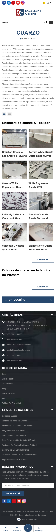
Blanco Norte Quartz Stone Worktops (40, 247)
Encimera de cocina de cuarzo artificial (19, 445)
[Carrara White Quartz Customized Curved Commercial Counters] (41, 138)
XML (4, 398)
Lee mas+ (42, 259)
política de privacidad (11, 403)
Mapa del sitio (8, 393)
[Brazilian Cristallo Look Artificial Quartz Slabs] (14, 138)
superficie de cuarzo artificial (14, 460)
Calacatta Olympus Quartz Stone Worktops (13, 247)
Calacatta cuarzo (9, 416)
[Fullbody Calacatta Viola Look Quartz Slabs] (14, 201)
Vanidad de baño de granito (14, 421)
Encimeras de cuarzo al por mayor (17, 426)
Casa (24, 39)
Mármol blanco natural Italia (14, 435)
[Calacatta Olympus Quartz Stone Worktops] (14, 232)
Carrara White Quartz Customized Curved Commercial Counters (41, 154)
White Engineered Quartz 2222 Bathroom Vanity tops (39, 185)
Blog (4, 388)
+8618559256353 (14, 334)
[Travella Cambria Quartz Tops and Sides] (41, 201)
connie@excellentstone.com (19, 345)
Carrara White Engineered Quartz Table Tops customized (13, 185)
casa (4, 374)
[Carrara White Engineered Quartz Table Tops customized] (14, 169)
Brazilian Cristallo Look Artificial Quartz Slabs (14, 154)
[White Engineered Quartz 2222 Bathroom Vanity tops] (41, 169)
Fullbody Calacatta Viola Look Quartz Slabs (13, 216)
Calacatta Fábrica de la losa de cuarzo (20, 455)
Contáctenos (7, 384)
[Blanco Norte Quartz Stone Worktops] (41, 232)
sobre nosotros (8, 379)
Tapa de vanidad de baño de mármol (18, 440)
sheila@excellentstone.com (18, 350)
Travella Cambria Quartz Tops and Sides (38, 216)
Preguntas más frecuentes (13, 430)
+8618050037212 (14, 339)
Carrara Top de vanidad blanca (15, 450)
